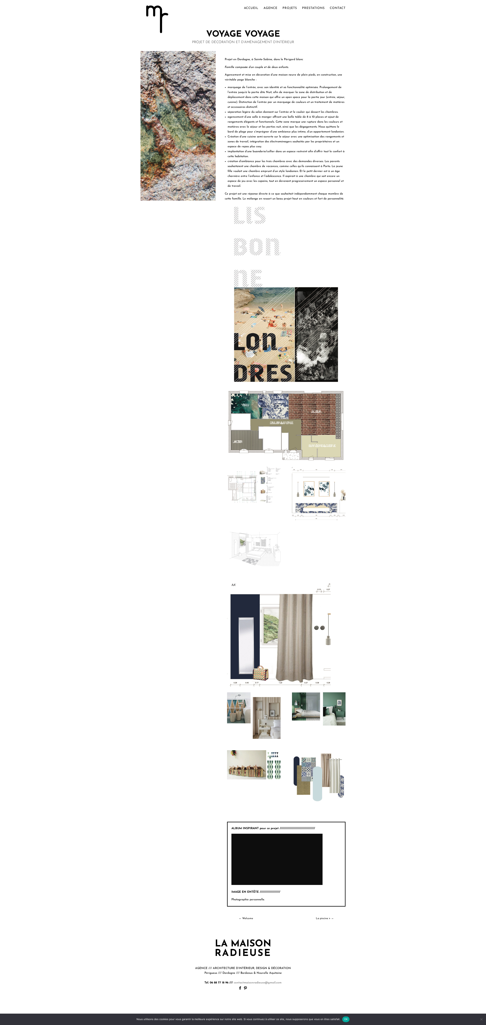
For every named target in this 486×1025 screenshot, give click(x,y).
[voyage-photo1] (319, 725)
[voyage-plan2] (319, 520)
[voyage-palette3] (254, 779)
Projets (289, 8)
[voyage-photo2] (254, 738)
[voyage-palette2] (319, 804)
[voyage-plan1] (254, 566)
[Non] (481, 1019)
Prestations (313, 8)
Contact (338, 8)
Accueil (251, 8)
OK (346, 1019)
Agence (270, 8)
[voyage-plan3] (254, 504)
